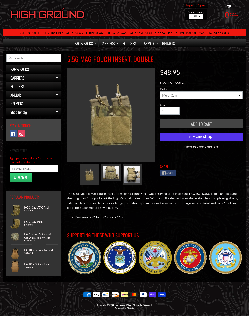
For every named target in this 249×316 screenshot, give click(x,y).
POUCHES (131, 43)
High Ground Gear (123, 305)
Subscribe (20, 177)
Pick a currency (196, 12)
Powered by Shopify (124, 308)
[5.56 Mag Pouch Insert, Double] (89, 174)
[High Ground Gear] (47, 14)
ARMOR (151, 43)
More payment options (201, 146)
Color (164, 89)
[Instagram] (21, 133)
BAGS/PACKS (86, 43)
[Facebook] (13, 133)
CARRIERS (110, 43)
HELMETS (168, 43)
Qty (162, 104)
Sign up (202, 5)
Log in (189, 5)
